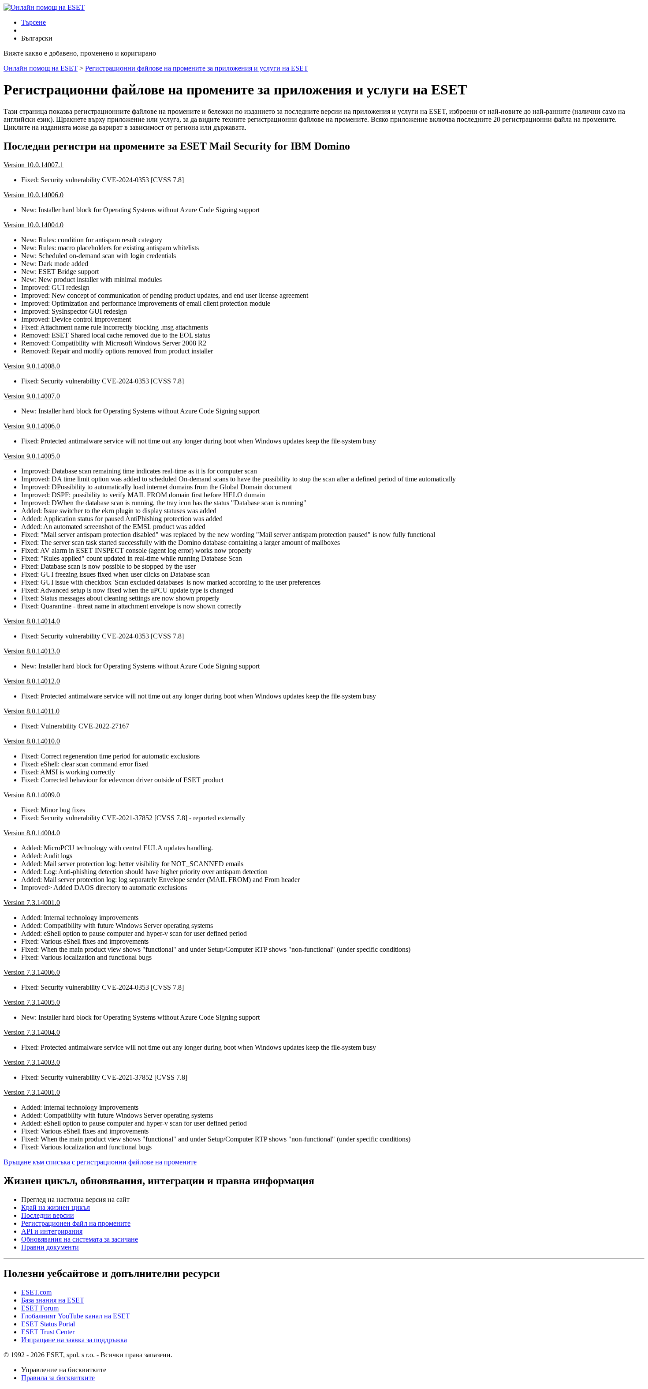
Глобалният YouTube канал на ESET (75, 1316)
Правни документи (50, 1247)
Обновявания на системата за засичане (79, 1239)
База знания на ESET (52, 1300)
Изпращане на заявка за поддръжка (74, 1340)
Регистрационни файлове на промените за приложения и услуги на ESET (196, 68)
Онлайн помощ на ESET (41, 68)
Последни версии (47, 1215)
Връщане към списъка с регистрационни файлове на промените (100, 1162)
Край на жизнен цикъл (55, 1207)
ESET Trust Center (47, 1332)
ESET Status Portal (48, 1324)
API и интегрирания (51, 1231)
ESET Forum (40, 1308)
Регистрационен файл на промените (75, 1223)
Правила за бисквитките (58, 1377)
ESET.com (36, 1292)
